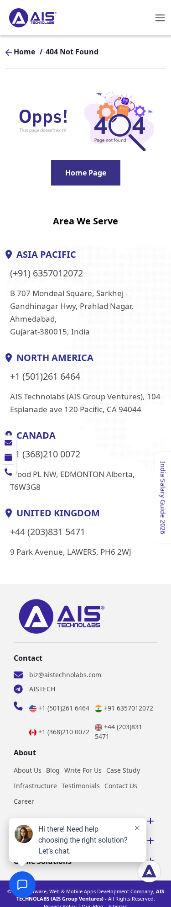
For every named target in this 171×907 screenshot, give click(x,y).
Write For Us (83, 770)
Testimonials (81, 785)
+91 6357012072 (128, 708)
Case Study (123, 770)
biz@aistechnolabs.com (65, 674)
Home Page (86, 172)
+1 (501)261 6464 (45, 376)
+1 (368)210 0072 (45, 454)
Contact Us (120, 785)
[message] (8, 442)
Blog (53, 770)
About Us (27, 770)
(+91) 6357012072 (46, 273)
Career (24, 801)
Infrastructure (35, 785)
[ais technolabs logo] (62, 616)
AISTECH (42, 688)
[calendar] (8, 457)
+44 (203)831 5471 (47, 531)
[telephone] (8, 472)
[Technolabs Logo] (32, 18)
